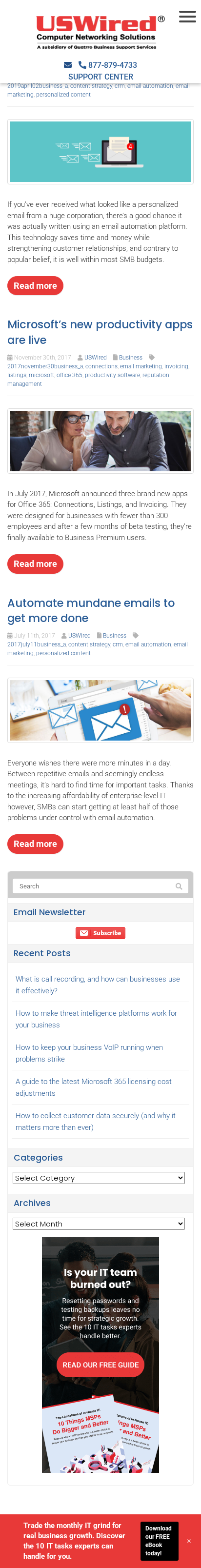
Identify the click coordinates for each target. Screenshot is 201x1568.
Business (130, 357)
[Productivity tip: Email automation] (100, 151)
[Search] (179, 886)
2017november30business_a (45, 366)
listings (16, 375)
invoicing (176, 366)
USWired (95, 357)
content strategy (91, 85)
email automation (150, 85)
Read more (35, 286)
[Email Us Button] (68, 65)
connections (101, 366)
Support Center (100, 76)
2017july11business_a (36, 644)
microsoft (41, 375)
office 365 (69, 375)
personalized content (63, 94)
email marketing (141, 366)
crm (120, 85)
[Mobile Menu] (189, 16)
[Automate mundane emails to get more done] (100, 709)
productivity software (112, 375)
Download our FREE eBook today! (158, 1540)
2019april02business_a (37, 85)
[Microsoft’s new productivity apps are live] (100, 440)
